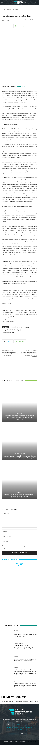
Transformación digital (8, 332)
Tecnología (17, 330)
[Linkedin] (22, 564)
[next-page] (6, 502)
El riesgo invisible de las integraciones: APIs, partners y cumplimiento (19, 495)
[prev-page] (3, 502)
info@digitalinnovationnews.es (22, 724)
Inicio (3, 9)
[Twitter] (17, 564)
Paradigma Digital (20, 86)
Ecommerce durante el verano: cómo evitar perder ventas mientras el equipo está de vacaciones (19, 417)
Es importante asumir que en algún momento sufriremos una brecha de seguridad (10, 353)
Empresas (12, 327)
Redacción (33, 19)
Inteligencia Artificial (8, 330)
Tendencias (24, 330)
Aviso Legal (22, 727)
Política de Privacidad (13, 727)
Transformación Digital (12, 9)
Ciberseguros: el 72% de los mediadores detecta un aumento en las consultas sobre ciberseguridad (19, 457)
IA (14, 681)
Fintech (19, 492)
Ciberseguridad (19, 453)
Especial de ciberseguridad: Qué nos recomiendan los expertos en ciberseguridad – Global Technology (28, 354)
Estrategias (19, 327)
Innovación (26, 327)
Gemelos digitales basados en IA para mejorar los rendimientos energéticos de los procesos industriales (25, 685)
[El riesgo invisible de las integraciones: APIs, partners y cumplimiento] (19, 480)
